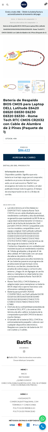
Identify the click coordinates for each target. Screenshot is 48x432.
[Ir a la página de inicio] (24, 4)
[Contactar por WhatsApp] (42, 418)
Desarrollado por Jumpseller (23, 360)
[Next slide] (41, 58)
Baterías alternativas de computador (23, 22)
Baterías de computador (26, 19)
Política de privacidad (24, 411)
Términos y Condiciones (24, 405)
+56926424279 (24, 398)
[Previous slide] (7, 58)
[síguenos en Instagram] (24, 351)
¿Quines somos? (24, 380)
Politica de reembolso (24, 408)
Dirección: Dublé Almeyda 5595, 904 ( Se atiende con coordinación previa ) (24, 384)
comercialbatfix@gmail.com (24, 402)
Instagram (24, 377)
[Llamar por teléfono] (42, 426)
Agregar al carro (24, 157)
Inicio (13, 19)
